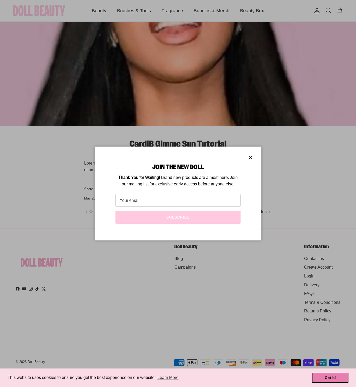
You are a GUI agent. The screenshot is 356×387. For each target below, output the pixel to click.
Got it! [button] (330, 378)
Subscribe (177, 217)
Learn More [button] (168, 377)
